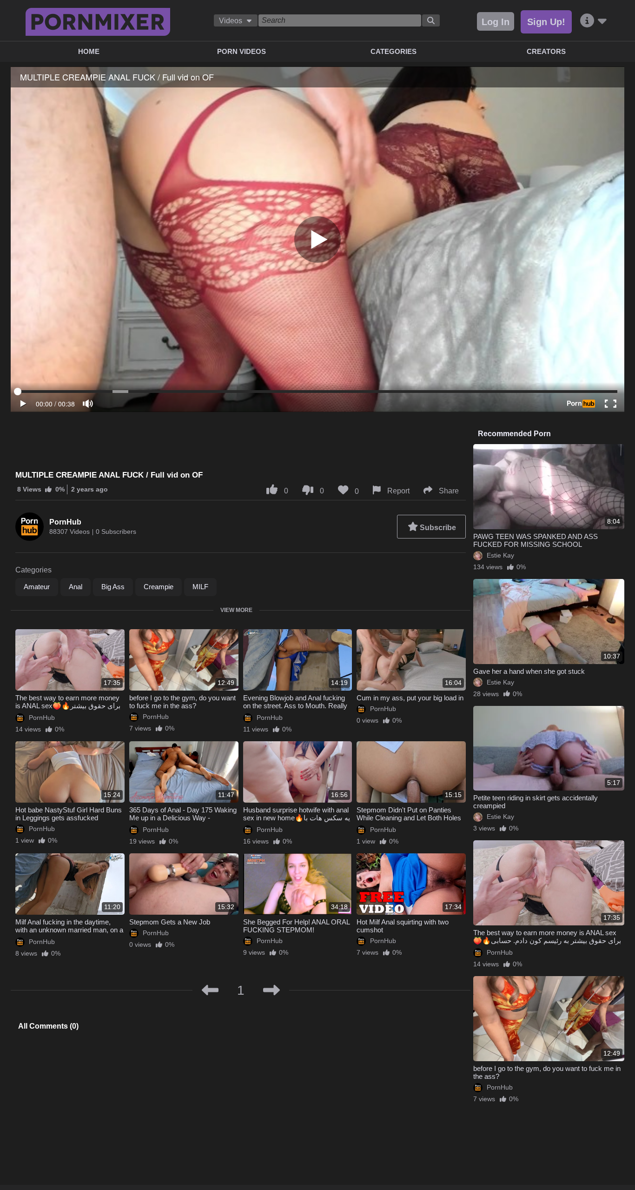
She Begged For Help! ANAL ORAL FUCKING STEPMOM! (296, 926)
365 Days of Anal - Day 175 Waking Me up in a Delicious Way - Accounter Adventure (183, 818)
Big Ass (113, 587)
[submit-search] (431, 20)
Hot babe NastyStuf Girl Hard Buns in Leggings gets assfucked (68, 814)
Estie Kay (500, 555)
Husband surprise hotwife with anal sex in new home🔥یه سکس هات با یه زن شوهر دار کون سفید (296, 818)
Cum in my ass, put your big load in (410, 698)
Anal (75, 587)
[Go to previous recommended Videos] (210, 990)
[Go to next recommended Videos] (271, 990)
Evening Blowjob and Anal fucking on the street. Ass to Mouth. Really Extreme (295, 706)
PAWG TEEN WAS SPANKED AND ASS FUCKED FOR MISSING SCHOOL (535, 540)
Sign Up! (546, 22)
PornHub (65, 522)
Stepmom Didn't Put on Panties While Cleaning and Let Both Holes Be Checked (409, 818)
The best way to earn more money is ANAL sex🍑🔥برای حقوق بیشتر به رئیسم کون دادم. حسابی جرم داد (67, 706)
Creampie (158, 587)
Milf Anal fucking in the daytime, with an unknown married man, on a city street (69, 930)
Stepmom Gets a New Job (169, 922)
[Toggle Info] (593, 21)
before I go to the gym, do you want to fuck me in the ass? (182, 702)
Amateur (37, 587)
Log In (495, 22)
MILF (200, 587)
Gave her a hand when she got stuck (529, 671)
